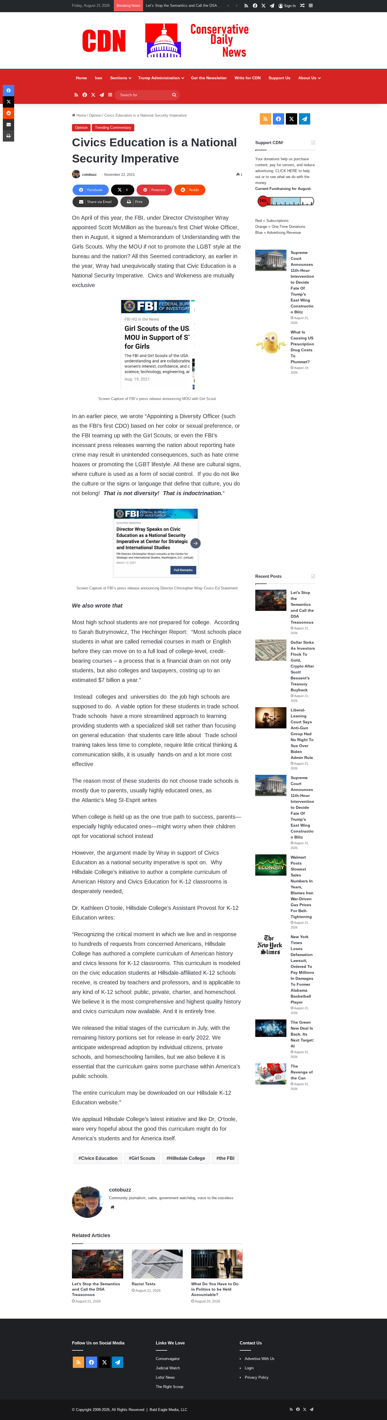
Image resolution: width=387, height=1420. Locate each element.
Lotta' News (165, 1377)
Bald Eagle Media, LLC (168, 1410)
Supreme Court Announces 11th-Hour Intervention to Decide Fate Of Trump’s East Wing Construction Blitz (302, 282)
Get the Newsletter (209, 78)
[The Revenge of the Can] (270, 1074)
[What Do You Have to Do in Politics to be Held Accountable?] (217, 1264)
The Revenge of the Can (302, 1072)
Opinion (95, 115)
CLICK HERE (286, 171)
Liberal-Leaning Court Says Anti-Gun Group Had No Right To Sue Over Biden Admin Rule (302, 734)
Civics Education (99, 1158)
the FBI (226, 1158)
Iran (98, 78)
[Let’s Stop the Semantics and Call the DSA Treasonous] (97, 1264)
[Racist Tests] (157, 1264)
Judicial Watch (168, 1368)
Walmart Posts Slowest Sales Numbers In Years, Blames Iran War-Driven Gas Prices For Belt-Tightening (302, 887)
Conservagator (168, 1359)
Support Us (279, 78)
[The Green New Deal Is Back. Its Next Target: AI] (270, 1028)
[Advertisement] (285, 474)
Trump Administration (159, 78)
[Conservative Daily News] (168, 40)
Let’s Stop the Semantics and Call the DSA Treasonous (96, 1289)
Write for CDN (248, 78)
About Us (307, 78)
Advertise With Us (260, 1359)
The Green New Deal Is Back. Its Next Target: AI (302, 1034)
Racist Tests (144, 1284)
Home (81, 78)
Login (249, 1368)
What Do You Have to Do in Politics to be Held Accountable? (215, 1289)
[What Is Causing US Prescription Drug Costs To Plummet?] (270, 342)
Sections (118, 78)
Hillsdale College (187, 1158)
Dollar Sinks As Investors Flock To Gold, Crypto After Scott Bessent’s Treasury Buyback (303, 666)
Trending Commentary (113, 127)
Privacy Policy (257, 1377)
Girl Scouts (143, 1158)
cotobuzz (89, 175)
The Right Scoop (169, 1387)
